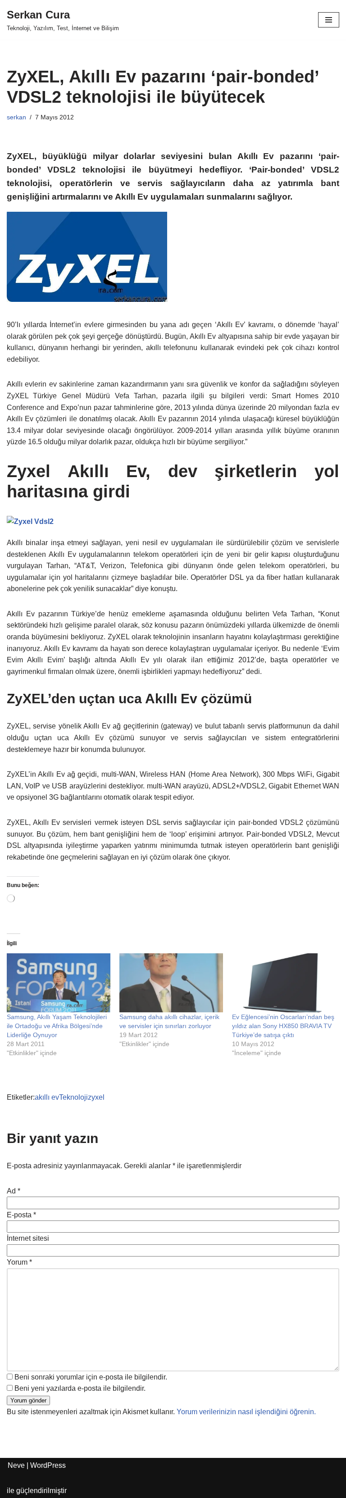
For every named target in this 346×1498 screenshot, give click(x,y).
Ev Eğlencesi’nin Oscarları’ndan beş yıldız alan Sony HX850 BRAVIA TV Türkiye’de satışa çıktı (283, 1025)
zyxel (96, 1097)
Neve (16, 1465)
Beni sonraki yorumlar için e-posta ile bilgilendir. (90, 1377)
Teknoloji (73, 1097)
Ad (13, 1191)
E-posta (21, 1215)
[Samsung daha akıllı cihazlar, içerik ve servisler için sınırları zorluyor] (171, 983)
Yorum (19, 1262)
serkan (16, 117)
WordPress (48, 1465)
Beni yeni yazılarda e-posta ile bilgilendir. (80, 1388)
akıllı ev (47, 1097)
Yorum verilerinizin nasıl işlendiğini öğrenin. (246, 1412)
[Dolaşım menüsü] (328, 19)
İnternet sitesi (28, 1238)
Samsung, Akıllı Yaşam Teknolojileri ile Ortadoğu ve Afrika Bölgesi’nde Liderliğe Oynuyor (57, 1025)
